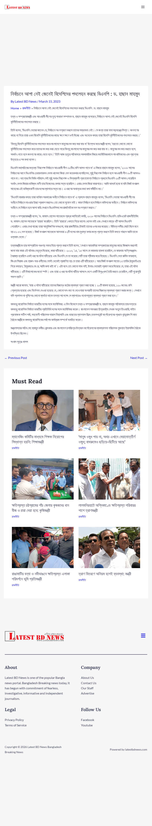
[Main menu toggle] (143, 7)
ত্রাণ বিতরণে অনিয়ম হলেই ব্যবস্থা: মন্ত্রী (105, 573)
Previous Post (15, 358)
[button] (143, 635)
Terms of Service (16, 725)
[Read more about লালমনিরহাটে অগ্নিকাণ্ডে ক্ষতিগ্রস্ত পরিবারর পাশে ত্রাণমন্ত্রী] (109, 478)
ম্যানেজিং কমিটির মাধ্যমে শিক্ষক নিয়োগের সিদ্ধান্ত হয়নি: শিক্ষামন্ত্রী (38, 439)
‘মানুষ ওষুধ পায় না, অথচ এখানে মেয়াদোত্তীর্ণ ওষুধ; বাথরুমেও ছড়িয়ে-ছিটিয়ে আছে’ (107, 439)
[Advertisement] (76, 43)
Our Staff (87, 688)
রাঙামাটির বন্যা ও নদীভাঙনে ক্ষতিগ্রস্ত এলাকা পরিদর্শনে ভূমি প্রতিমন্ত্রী (41, 576)
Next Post (139, 358)
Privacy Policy (14, 720)
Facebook (87, 720)
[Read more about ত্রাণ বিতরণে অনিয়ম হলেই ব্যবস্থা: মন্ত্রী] (109, 547)
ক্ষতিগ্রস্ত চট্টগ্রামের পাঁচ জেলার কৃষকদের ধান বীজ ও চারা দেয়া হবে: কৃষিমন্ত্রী (40, 508)
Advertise (87, 693)
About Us (87, 677)
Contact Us (88, 683)
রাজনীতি (15, 448)
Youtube (87, 725)
